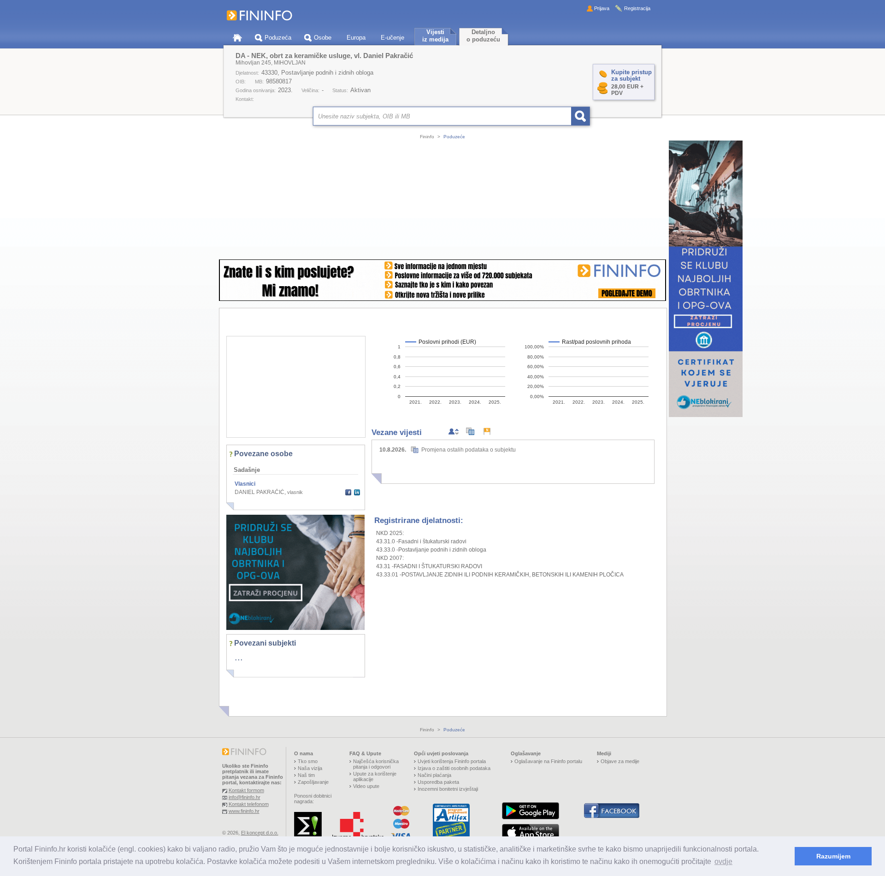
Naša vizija (310, 768)
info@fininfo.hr (244, 797)
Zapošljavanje (313, 782)
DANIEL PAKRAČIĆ (259, 492)
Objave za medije (620, 761)
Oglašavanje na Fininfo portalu (548, 761)
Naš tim (306, 775)
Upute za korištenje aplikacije (374, 776)
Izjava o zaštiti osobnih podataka (454, 768)
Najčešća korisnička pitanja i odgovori (376, 764)
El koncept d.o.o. (259, 832)
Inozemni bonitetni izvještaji (448, 789)
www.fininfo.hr (244, 811)
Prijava (601, 8)
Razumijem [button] (833, 856)
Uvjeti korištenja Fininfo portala (452, 761)
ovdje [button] (723, 861)
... (239, 657)
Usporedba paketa (438, 782)
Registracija (637, 8)
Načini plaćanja (434, 775)
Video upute (366, 786)
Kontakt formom (246, 790)
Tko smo (308, 761)
